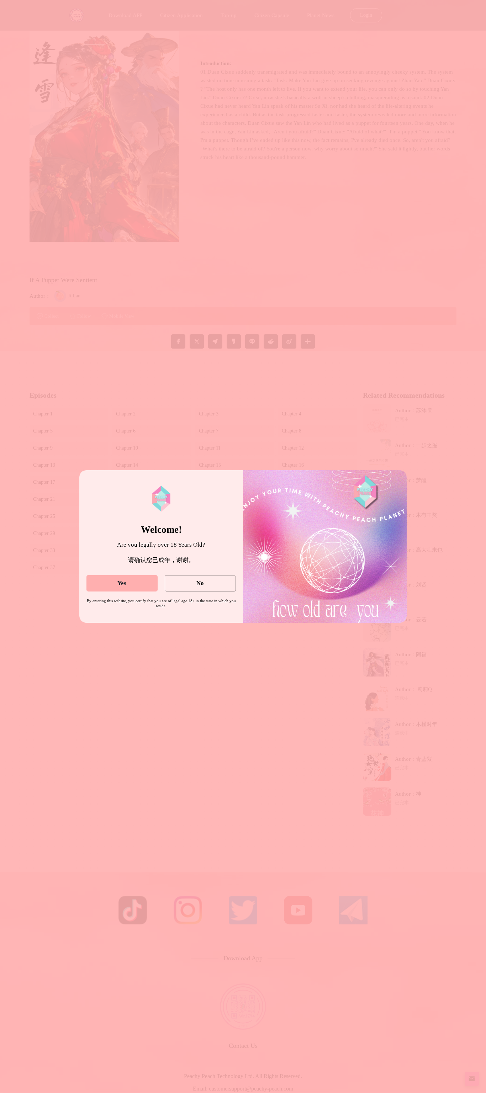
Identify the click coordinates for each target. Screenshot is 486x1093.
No (200, 583)
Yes (121, 583)
